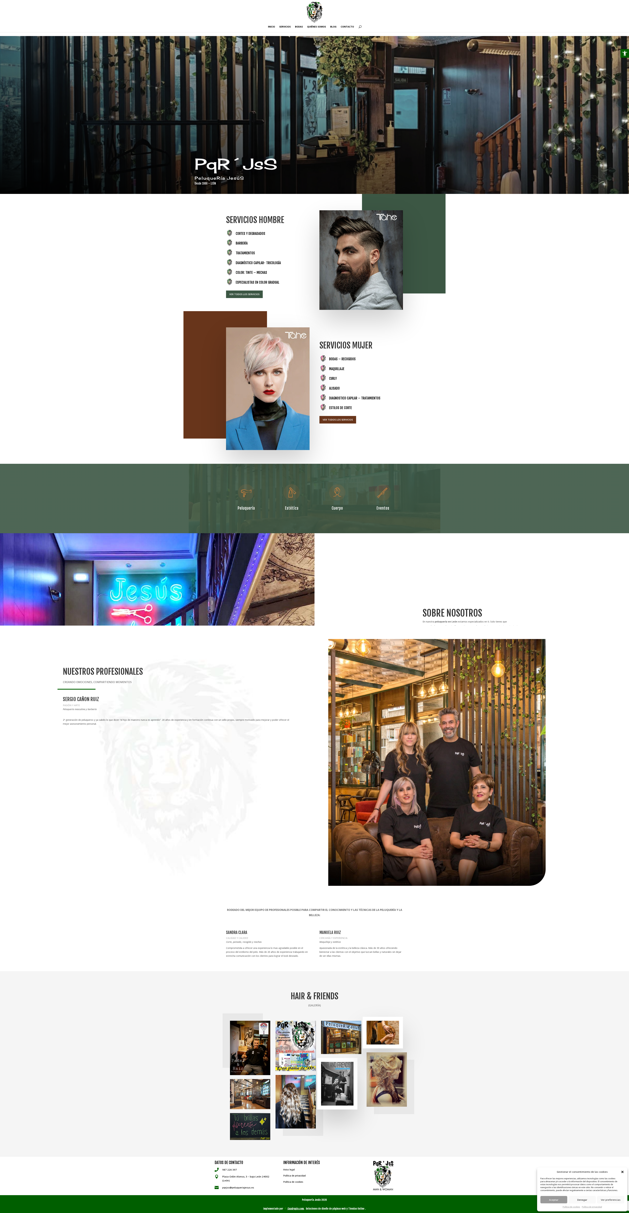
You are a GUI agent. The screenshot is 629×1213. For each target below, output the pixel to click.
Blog (333, 27)
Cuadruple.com (295, 1208)
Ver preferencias (610, 1199)
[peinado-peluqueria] (383, 1033)
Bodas (299, 27)
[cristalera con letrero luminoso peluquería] (341, 1037)
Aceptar (553, 1199)
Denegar (582, 1199)
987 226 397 (229, 1169)
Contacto (347, 27)
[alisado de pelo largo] (296, 1102)
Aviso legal (289, 1169)
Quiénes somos (316, 27)
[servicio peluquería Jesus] (387, 1079)
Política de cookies (571, 1206)
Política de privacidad (592, 1206)
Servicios (285, 27)
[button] (624, 53)
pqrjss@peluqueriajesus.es (238, 1187)
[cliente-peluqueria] (250, 1048)
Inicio (271, 27)
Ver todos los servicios (244, 294)
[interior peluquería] (250, 1094)
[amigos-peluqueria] (337, 1084)
